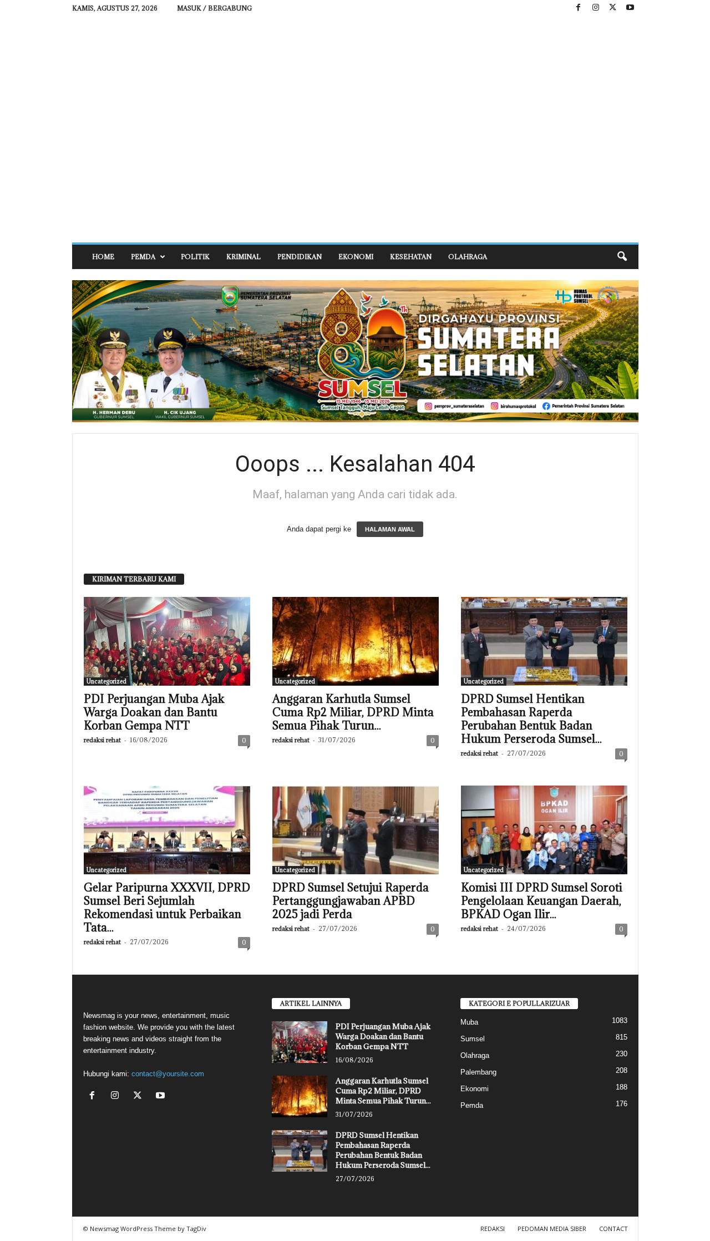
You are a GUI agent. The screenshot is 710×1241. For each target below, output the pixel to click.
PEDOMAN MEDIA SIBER (552, 1228)
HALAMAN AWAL (390, 529)
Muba (469, 1022)
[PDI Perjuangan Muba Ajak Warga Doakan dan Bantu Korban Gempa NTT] (167, 641)
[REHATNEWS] (355, 129)
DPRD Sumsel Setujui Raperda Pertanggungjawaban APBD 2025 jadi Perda (350, 900)
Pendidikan (299, 256)
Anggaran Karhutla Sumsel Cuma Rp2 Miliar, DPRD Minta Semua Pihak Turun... (353, 712)
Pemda (143, 256)
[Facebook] (578, 8)
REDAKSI (492, 1228)
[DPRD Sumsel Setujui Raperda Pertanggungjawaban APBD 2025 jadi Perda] (355, 830)
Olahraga (467, 256)
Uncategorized (106, 681)
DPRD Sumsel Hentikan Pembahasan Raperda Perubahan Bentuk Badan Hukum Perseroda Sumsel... (531, 719)
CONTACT (613, 1228)
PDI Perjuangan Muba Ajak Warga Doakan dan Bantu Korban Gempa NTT (154, 712)
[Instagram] (595, 8)
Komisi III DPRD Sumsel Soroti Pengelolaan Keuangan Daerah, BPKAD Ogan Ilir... (541, 900)
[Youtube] (630, 8)
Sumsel (472, 1039)
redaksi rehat (102, 740)
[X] (613, 8)
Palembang (478, 1072)
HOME (103, 256)
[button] (622, 257)
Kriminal (243, 256)
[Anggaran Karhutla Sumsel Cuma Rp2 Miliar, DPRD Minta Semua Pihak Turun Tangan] (355, 641)
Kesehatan (411, 256)
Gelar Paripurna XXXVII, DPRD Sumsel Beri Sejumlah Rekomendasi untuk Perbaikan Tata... (167, 907)
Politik (195, 256)
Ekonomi (355, 256)
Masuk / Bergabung (214, 8)
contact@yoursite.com (167, 1074)
